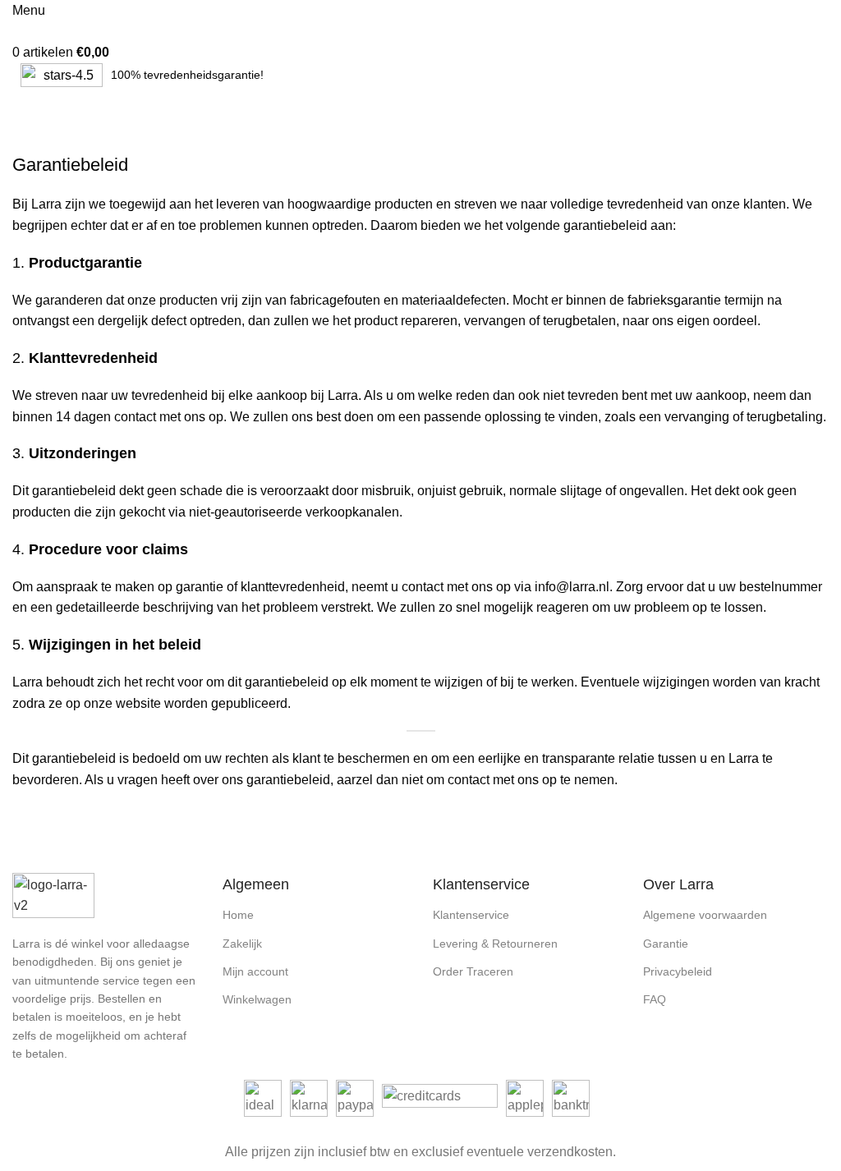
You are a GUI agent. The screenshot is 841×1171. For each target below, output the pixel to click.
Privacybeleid (677, 971)
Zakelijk (242, 943)
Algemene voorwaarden (705, 914)
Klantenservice (471, 914)
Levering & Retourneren (495, 943)
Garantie (665, 943)
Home (25, 143)
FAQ (654, 999)
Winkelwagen (257, 999)
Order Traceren (473, 971)
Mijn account (255, 971)
